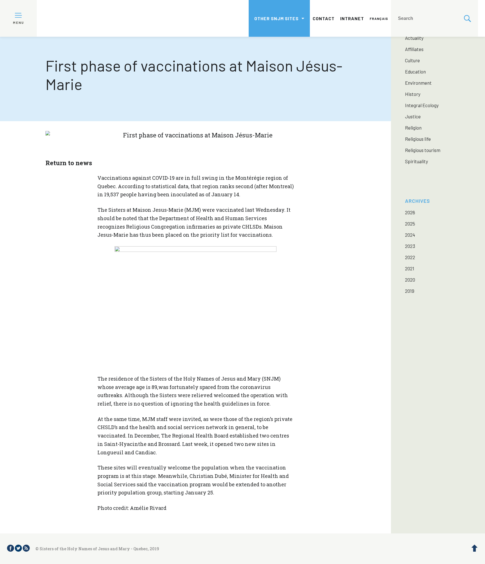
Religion (413, 127)
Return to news (68, 163)
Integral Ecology (422, 105)
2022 (410, 257)
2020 (410, 279)
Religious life (418, 139)
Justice (413, 116)
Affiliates (414, 49)
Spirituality (416, 161)
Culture (412, 60)
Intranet (352, 18)
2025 (410, 223)
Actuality (414, 38)
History (412, 94)
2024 (410, 235)
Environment (418, 83)
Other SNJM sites (276, 18)
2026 (410, 212)
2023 (410, 246)
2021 (409, 268)
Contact (324, 18)
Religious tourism (422, 150)
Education (415, 71)
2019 (409, 291)
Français (379, 18)
